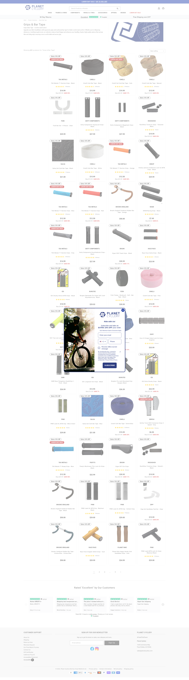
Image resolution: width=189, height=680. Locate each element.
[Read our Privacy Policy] (120, 352)
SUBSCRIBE (109, 365)
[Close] (123, 310)
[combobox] (102, 341)
